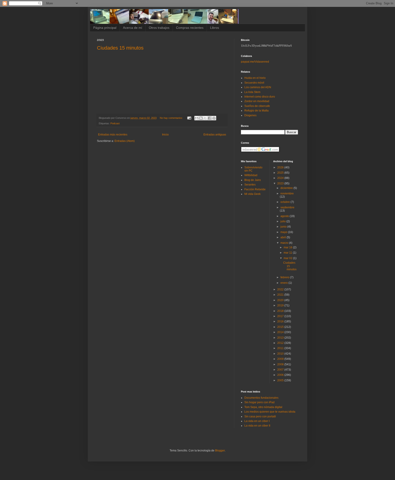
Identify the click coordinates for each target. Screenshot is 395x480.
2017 (280, 316)
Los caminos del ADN (257, 87)
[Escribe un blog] (201, 118)
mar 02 (288, 258)
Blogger (220, 450)
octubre (285, 202)
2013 (280, 337)
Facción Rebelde (255, 189)
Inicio (165, 134)
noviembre (287, 193)
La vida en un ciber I (257, 421)
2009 (280, 359)
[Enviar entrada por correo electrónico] (189, 118)
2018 (280, 311)
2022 (280, 289)
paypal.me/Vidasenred (255, 61)
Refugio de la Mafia (256, 110)
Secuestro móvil (254, 82)
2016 (280, 321)
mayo (284, 232)
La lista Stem (252, 92)
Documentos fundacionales (261, 397)
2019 (280, 305)
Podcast (115, 123)
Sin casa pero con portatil (260, 416)
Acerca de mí (132, 27)
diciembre (287, 188)
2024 (280, 178)
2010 (280, 353)
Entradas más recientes (112, 134)
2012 (280, 343)
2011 (280, 348)
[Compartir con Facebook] (209, 118)
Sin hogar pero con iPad (259, 402)
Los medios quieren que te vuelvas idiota (269, 411)
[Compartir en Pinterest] (214, 118)
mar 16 (288, 247)
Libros (214, 27)
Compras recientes (189, 27)
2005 (280, 380)
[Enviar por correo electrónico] (196, 118)
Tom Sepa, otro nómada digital (263, 407)
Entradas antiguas (214, 134)
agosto (285, 216)
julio (283, 221)
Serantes (250, 184)
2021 (280, 294)
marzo (284, 242)
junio (283, 226)
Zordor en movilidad (256, 101)
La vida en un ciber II (257, 425)
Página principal (104, 27)
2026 (280, 167)
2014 (280, 332)
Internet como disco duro (259, 96)
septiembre (287, 207)
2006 (280, 375)
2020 (280, 300)
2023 (280, 183)
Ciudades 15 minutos (120, 48)
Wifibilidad (250, 175)
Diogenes (250, 115)
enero (284, 282)
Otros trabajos (159, 27)
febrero (285, 277)
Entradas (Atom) (125, 141)
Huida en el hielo (255, 78)
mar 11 (288, 252)
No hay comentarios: (172, 118)
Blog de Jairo (252, 180)
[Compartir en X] (205, 118)
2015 (280, 327)
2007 (280, 369)
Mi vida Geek (252, 194)
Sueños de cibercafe (257, 106)
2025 (280, 172)
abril (283, 237)
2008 (280, 364)
